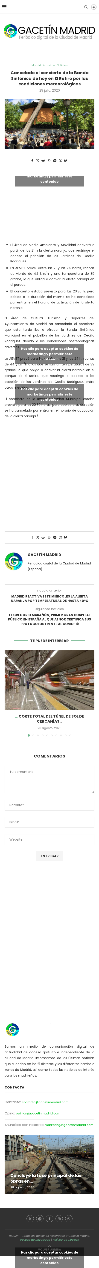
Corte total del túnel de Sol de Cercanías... (51, 719)
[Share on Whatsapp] (49, 160)
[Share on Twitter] (37, 160)
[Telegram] (40, 1218)
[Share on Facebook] (32, 160)
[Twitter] (30, 1218)
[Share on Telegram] (55, 160)
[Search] (86, 7)
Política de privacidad (35, 1240)
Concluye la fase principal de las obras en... (45, 1178)
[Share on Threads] (60, 160)
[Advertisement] (49, 472)
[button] (8, 693)
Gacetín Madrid (44, 554)
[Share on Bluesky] (65, 160)
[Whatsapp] (69, 1218)
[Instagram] (59, 1218)
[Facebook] (49, 1218)
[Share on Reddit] (43, 160)
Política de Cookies (66, 1240)
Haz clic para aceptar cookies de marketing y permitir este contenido (49, 176)
